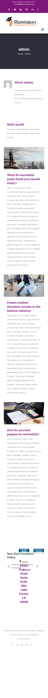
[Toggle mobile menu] (42, 29)
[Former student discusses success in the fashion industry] (24, 286)
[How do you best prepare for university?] (24, 413)
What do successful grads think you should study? (20, 158)
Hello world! (15, 124)
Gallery (28, 158)
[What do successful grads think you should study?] (24, 158)
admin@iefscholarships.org (24, 4)
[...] (26, 265)
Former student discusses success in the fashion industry (20, 286)
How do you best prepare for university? (20, 413)
